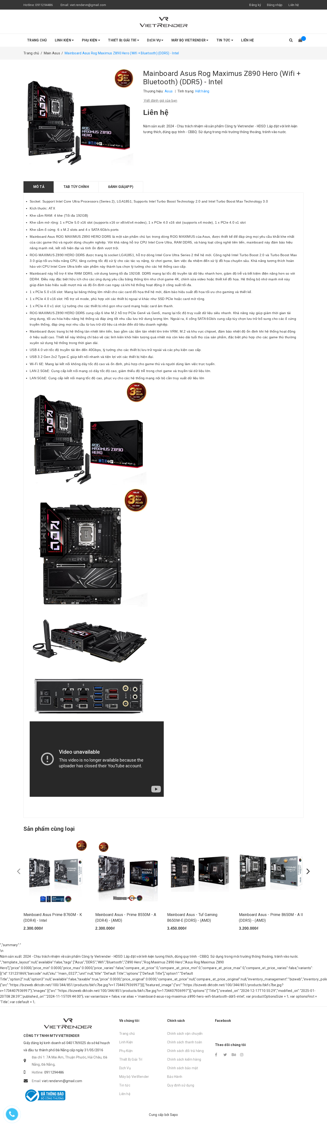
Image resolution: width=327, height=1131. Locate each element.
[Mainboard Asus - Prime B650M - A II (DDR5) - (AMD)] (271, 871)
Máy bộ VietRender (189, 40)
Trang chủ (37, 40)
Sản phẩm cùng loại (49, 829)
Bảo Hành (174, 1077)
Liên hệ (293, 5)
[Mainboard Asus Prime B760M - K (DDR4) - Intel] (55, 871)
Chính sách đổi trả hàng (185, 1051)
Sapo (174, 1115)
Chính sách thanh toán (184, 1042)
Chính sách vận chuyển (185, 1033)
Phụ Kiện (90, 40)
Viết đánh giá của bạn (160, 100)
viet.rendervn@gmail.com (88, 5)
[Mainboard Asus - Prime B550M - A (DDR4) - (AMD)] (127, 871)
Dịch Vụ (154, 40)
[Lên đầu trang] (318, 1116)
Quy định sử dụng (180, 1085)
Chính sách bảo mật (182, 1068)
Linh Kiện (63, 40)
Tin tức (223, 40)
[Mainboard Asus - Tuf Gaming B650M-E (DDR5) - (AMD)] (199, 871)
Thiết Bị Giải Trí (122, 40)
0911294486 (44, 5)
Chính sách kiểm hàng (184, 1059)
